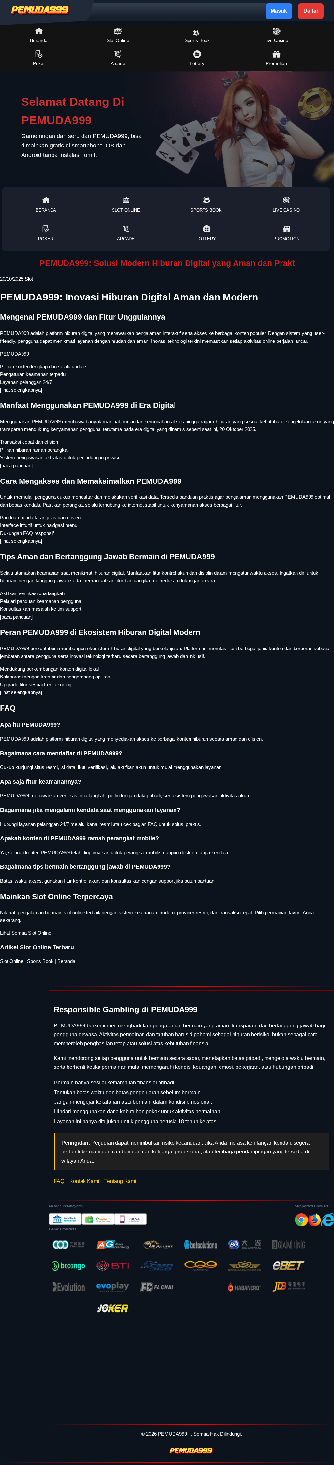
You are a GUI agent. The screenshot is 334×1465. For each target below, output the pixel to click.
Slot (29, 279)
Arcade (118, 63)
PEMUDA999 (14, 353)
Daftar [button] (310, 11)
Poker (39, 63)
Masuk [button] (279, 11)
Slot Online (118, 40)
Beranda (39, 40)
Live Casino (276, 40)
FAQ (59, 1181)
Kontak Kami (84, 1181)
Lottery (197, 63)
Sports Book (197, 40)
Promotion (276, 63)
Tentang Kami (120, 1181)
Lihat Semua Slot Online (25, 933)
